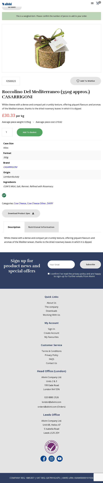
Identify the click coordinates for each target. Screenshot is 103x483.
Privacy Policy (51, 355)
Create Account (51, 333)
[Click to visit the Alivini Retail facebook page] (44, 460)
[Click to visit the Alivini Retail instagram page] (52, 460)
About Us (51, 302)
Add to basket (29, 132)
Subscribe (90, 264)
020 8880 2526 (51, 397)
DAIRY (50, 203)
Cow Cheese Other (36, 203)
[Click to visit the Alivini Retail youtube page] (60, 460)
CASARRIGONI (10, 167)
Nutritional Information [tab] (41, 227)
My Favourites (51, 337)
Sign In (51, 328)
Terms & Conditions (52, 351)
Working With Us (51, 314)
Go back (12, 7)
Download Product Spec (19, 213)
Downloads (51, 310)
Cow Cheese (20, 203)
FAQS (51, 359)
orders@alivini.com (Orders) (51, 406)
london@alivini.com (51, 402)
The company (51, 306)
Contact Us (51, 363)
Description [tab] (14, 227)
